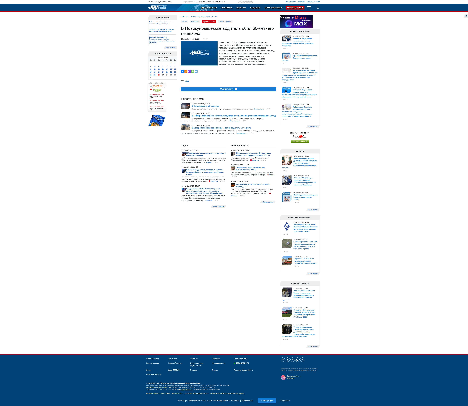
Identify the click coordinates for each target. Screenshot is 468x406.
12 (159, 69)
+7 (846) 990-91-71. (186, 389)
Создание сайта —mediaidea (294, 377)
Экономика (226, 8)
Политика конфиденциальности (196, 393)
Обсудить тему (228, 89)
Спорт (271, 174)
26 (159, 75)
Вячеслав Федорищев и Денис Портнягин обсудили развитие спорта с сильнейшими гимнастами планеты (299, 163)
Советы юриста (225, 22)
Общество (255, 8)
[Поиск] (318, 8)
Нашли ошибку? (177, 393)
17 (150, 72)
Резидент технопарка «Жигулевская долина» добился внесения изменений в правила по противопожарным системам (298, 331)
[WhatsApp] (192, 71)
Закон (184, 22)
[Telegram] (196, 71)
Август (160, 58)
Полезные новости (153, 374)
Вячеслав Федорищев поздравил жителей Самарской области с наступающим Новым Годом (205, 172)
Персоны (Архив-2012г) (243, 370)
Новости (184, 16)
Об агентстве (291, 2)
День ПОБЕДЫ (174, 370)
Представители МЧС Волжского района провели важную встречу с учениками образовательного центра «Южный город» (204, 191)
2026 (166, 58)
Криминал (195, 22)
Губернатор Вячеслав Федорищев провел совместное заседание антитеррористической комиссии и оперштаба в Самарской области (297, 111)
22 (171, 72)
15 (171, 69)
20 (163, 72)
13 (163, 69)
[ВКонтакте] (182, 71)
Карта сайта (165, 393)
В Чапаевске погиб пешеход (205, 106)
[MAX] (189, 71)
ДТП (187, 81)
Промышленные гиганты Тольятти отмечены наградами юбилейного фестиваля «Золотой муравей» (298, 295)
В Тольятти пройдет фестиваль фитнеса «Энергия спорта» (160, 23)
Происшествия (211, 16)
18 (155, 72)
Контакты (301, 2)
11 (155, 69)
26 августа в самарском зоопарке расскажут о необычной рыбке (161, 30)
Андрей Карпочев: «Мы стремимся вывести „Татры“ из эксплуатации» (304, 261)
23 (175, 72)
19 (159, 72)
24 (150, 75)
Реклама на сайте (313, 2)
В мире (215, 370)
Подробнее (285, 401)
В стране (193, 370)
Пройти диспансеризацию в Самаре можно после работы (299, 58)
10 (150, 69)
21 (167, 72)
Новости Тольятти (175, 363)
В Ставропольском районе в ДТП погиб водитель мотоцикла (221, 128)
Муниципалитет (218, 363)
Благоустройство (274, 8)
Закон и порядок (295, 8)
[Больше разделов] (309, 8)
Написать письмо (152, 393)
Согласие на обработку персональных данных (227, 393)
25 (155, 75)
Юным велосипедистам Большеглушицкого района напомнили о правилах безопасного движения (162, 40)
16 (175, 69)
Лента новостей (209, 8)
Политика (241, 8)
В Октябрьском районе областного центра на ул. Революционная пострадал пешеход (234, 116)
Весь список (170, 48)
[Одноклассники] (185, 71)
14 (167, 69)
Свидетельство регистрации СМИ (158, 387)
